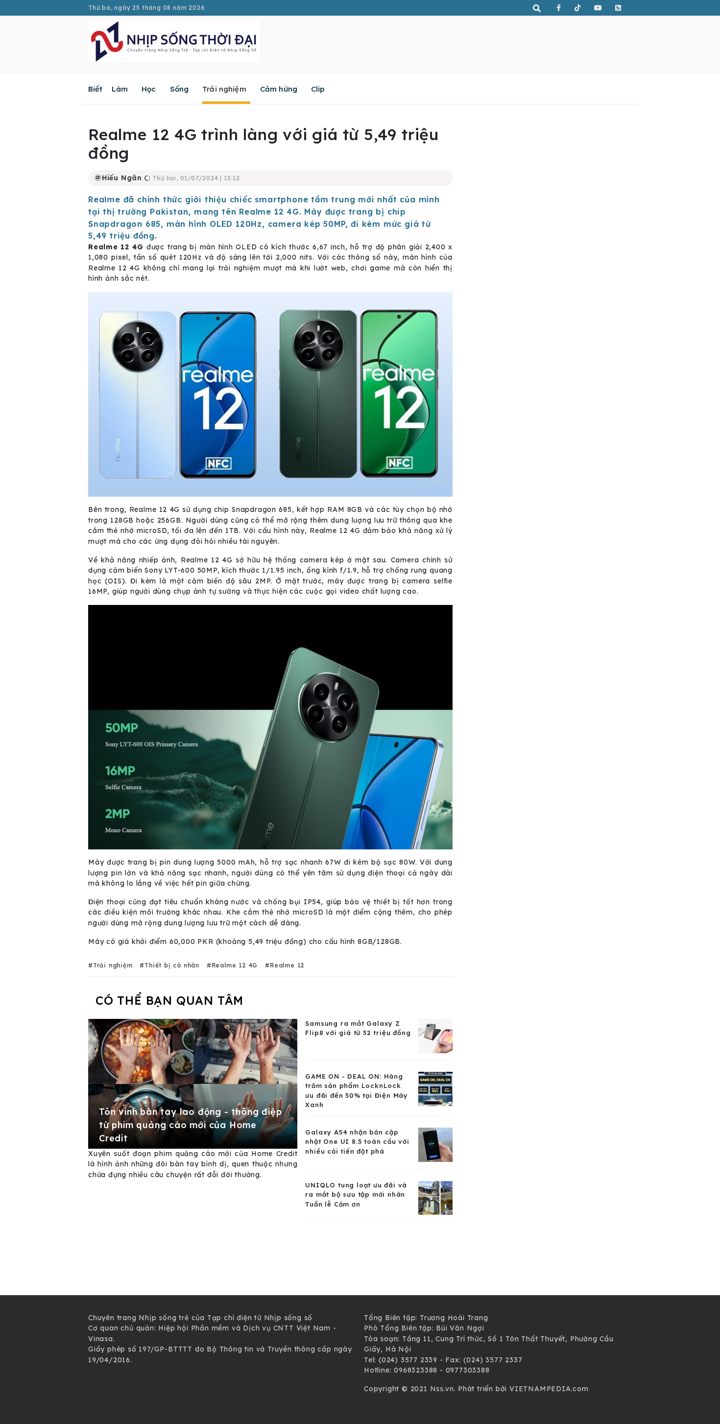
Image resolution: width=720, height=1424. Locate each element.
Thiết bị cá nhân (171, 965)
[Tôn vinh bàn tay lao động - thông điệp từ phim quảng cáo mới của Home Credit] (192, 1083)
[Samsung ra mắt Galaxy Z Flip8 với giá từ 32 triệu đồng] (435, 1035)
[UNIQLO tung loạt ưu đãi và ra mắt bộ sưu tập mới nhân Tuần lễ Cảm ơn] (435, 1196)
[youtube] (598, 8)
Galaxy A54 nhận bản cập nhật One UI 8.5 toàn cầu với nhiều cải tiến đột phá (357, 1141)
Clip (318, 89)
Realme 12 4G (235, 965)
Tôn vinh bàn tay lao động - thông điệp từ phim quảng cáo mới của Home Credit (190, 1125)
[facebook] (559, 8)
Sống (179, 89)
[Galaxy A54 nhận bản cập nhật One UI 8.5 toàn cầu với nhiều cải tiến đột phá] (435, 1143)
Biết (95, 89)
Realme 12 (287, 965)
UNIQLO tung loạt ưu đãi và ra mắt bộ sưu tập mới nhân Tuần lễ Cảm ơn (356, 1194)
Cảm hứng (278, 89)
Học (149, 89)
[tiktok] (577, 8)
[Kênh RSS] (618, 8)
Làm (120, 89)
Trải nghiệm (224, 89)
